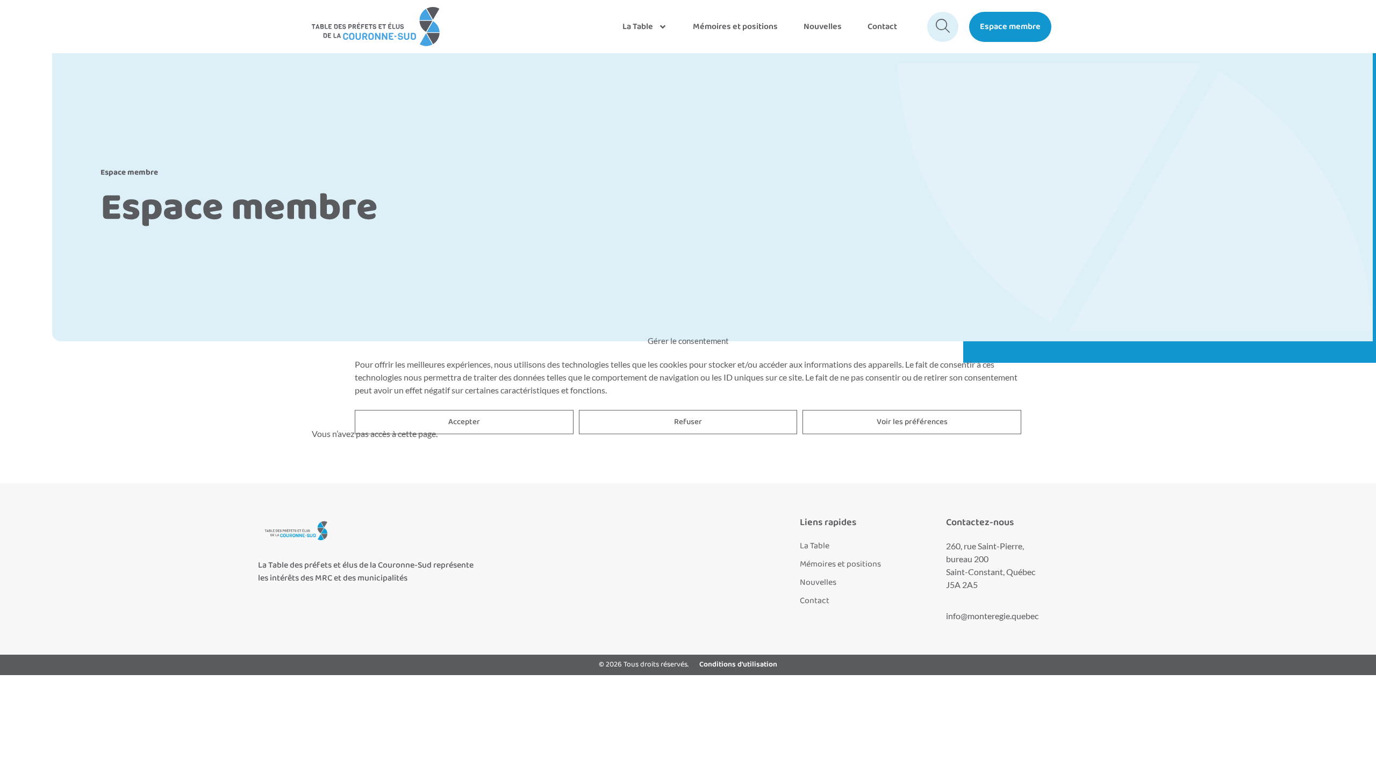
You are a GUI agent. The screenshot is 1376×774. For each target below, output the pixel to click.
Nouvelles (823, 26)
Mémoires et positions (735, 26)
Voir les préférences (912, 422)
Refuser (688, 422)
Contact (882, 26)
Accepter (464, 422)
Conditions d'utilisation (738, 664)
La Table (637, 26)
